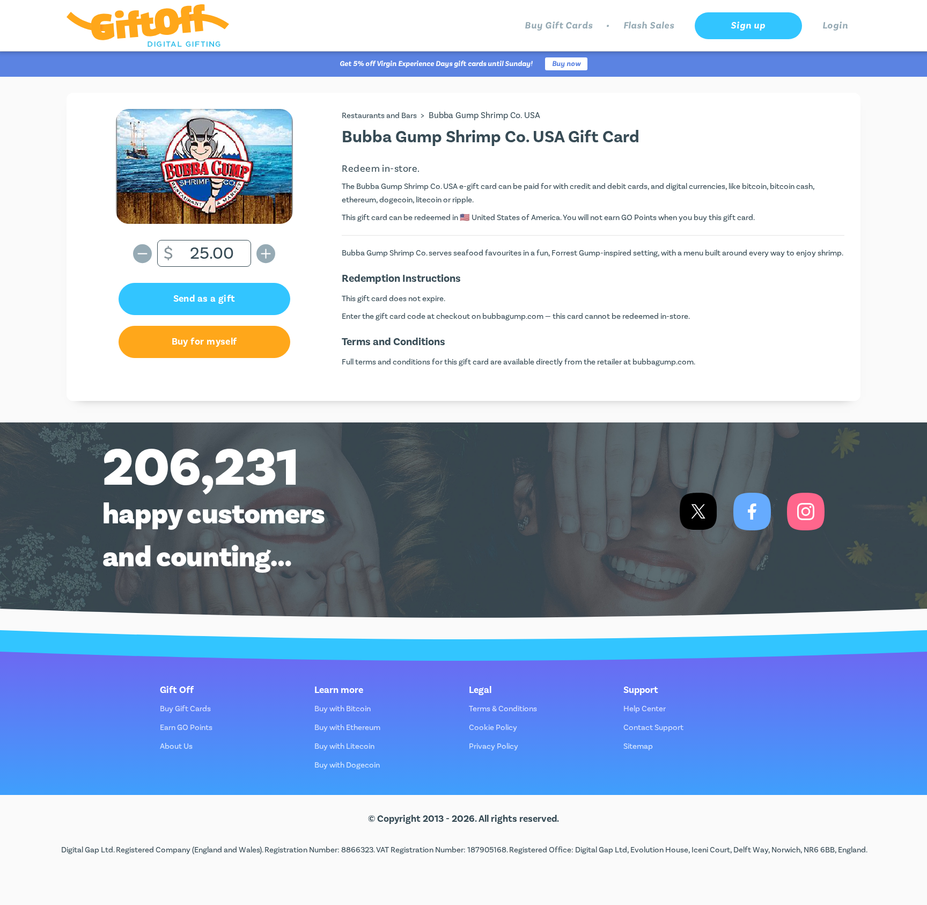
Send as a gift (204, 299)
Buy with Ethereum (347, 727)
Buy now (566, 64)
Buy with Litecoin (344, 746)
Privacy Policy (493, 746)
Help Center (644, 709)
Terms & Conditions (503, 709)
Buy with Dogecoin (347, 765)
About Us (176, 746)
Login (835, 25)
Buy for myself (204, 341)
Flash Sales (648, 25)
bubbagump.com (512, 316)
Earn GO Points (186, 727)
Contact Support (653, 727)
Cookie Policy (493, 727)
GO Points (639, 218)
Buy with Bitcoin (342, 709)
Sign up (748, 25)
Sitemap (638, 746)
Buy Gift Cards (559, 25)
